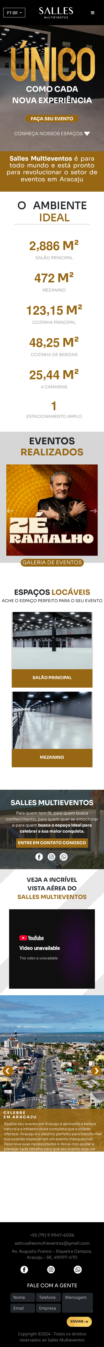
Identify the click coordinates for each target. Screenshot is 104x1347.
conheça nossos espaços (49, 133)
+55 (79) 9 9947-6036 (52, 1235)
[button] (10, 511)
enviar (77, 1322)
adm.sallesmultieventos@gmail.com (52, 1243)
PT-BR (13, 13)
